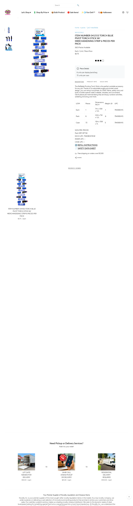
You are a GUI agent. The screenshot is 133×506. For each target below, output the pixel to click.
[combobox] (64, 5)
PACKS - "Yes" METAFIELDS (89, 28)
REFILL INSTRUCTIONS (87, 145)
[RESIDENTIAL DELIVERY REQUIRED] (106, 461)
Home (77, 28)
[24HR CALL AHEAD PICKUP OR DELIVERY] (66, 461)
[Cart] (127, 12)
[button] (26, 12)
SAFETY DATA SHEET (87, 148)
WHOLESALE (79, 32)
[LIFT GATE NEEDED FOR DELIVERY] (26, 461)
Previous (14, 53)
